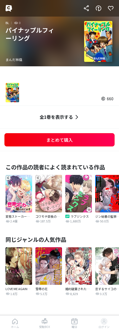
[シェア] (86, 8)
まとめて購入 (59, 139)
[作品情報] (98, 8)
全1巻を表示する (56, 117)
